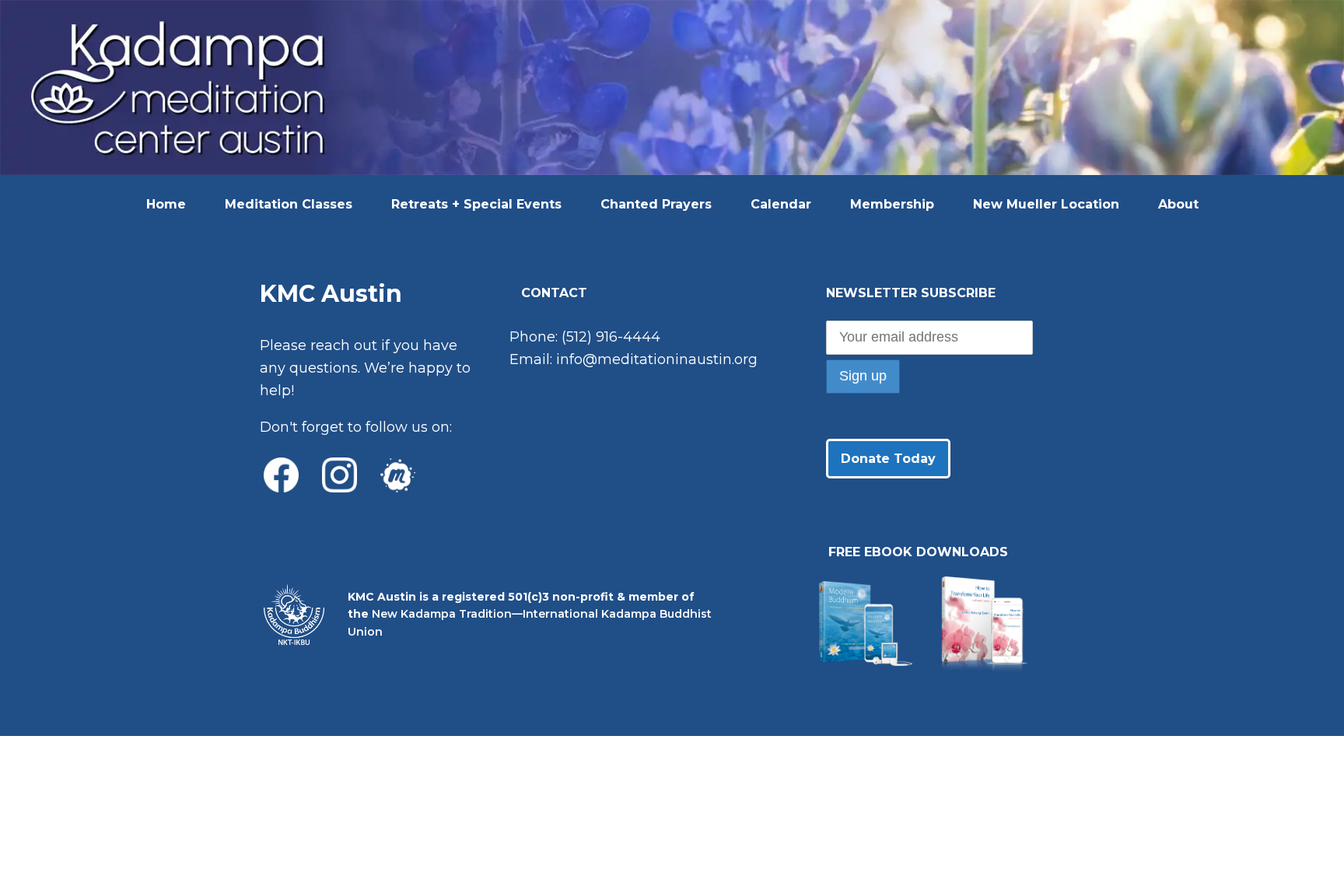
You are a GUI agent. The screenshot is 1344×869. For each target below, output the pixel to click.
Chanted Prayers (656, 204)
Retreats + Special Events (476, 204)
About (1178, 204)
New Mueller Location (1046, 204)
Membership (892, 204)
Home (166, 204)
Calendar (781, 204)
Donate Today (888, 458)
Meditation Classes (288, 204)
